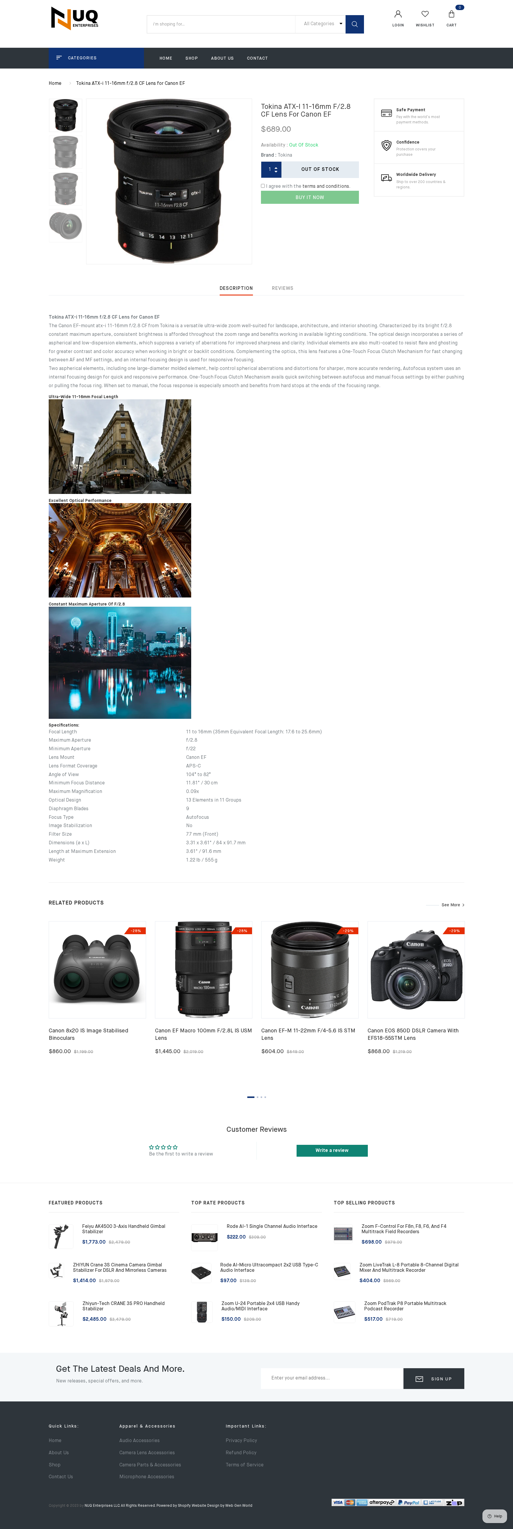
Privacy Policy (241, 1441)
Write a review (332, 1150)
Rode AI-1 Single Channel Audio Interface (272, 1226)
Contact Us (61, 1477)
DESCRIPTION (236, 288)
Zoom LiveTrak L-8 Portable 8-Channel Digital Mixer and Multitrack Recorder (409, 1268)
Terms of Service (245, 1465)
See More (451, 905)
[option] (169, 181)
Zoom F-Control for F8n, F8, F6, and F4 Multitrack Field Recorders (404, 1229)
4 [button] (265, 1097)
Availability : (274, 145)
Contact (257, 58)
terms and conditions (326, 186)
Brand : (268, 155)
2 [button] (257, 1097)
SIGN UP (441, 1379)
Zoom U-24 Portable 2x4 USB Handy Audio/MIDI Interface (260, 1306)
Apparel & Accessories (147, 1426)
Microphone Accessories (146, 1477)
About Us (222, 58)
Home (165, 58)
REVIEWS (283, 288)
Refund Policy (241, 1453)
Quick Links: (64, 1426)
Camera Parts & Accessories (150, 1465)
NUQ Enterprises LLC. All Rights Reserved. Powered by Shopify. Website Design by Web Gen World (168, 1506)
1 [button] (250, 1097)
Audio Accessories (139, 1441)
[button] (451, 18)
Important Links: (246, 1426)
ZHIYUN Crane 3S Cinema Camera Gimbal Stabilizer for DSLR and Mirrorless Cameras (120, 1268)
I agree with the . (308, 186)
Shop (192, 58)
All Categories (319, 24)
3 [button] (261, 1097)
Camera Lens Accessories (147, 1453)
